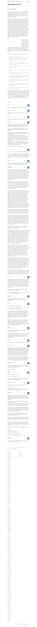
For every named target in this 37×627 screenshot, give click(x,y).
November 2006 (10, 572)
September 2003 (10, 613)
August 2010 (9, 517)
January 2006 (9, 580)
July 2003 (9, 616)
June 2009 (9, 534)
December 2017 (10, 469)
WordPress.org (21, 456)
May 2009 (9, 535)
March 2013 (9, 480)
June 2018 (9, 462)
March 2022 (9, 452)
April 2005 (9, 590)
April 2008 (9, 551)
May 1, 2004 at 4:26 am (12, 345)
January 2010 (9, 525)
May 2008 (9, 550)
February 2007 (9, 568)
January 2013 (9, 483)
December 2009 (10, 527)
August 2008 (9, 546)
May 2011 (9, 506)
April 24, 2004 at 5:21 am (12, 110)
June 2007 (9, 563)
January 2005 (9, 594)
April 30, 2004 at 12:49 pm (13, 327)
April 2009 (9, 536)
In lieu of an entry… (14, 448)
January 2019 (9, 455)
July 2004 (9, 601)
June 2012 (9, 490)
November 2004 (10, 596)
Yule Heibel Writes (14, 4)
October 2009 (9, 529)
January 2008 (9, 555)
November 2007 (10, 557)
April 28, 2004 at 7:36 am (12, 149)
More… (17, 88)
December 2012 (10, 484)
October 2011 (9, 500)
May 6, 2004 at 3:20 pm (13, 382)
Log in (20, 452)
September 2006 (10, 574)
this (16, 311)
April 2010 (9, 522)
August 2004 (9, 600)
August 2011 (9, 502)
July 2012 (9, 489)
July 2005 (9, 586)
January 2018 (9, 468)
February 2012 (9, 495)
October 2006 (9, 573)
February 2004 (9, 607)
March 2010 (9, 523)
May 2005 (9, 589)
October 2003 (9, 612)
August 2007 (9, 561)
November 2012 (10, 485)
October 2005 (9, 584)
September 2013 (10, 479)
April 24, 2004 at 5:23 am (12, 116)
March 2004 (9, 606)
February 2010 (9, 524)
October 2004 (9, 597)
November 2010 (10, 513)
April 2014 (9, 472)
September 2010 (10, 516)
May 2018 (9, 463)
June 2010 (9, 519)
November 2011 (10, 499)
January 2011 (9, 511)
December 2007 (10, 556)
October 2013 (9, 478)
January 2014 (9, 474)
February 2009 (9, 539)
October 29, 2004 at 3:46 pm (15, 392)
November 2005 (10, 583)
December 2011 (10, 497)
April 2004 (9, 605)
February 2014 (9, 473)
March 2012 (9, 494)
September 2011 (10, 501)
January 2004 (9, 608)
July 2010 (9, 518)
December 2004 (10, 595)
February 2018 (9, 467)
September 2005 (10, 585)
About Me (12, 1)
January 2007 (9, 569)
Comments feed (21, 455)
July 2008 (9, 547)
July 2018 (9, 461)
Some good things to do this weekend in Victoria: (19, 447)
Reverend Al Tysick (25, 43)
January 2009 (9, 540)
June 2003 (9, 617)
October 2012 (9, 486)
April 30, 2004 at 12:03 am (13, 303)
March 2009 (9, 538)
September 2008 (10, 545)
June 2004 (9, 602)
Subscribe (27, 1)
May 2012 (9, 491)
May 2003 (9, 618)
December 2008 (10, 541)
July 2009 (9, 533)
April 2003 (9, 619)
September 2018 (10, 458)
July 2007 (9, 562)
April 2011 (9, 507)
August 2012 (9, 488)
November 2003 (10, 611)
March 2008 (9, 552)
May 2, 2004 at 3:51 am (14, 362)
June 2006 (9, 578)
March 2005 (9, 591)
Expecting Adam (10, 367)
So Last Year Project (18, 1)
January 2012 (9, 496)
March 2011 (9, 508)
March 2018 (9, 466)
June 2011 (9, 505)
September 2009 (10, 530)
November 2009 (10, 528)
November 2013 (10, 477)
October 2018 (9, 457)
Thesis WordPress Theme (22, 624)
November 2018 (10, 456)
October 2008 (9, 544)
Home (8, 1)
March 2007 (9, 567)
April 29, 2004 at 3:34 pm (12, 276)
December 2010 (10, 512)
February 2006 (9, 579)
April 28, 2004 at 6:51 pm (12, 160)
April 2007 (9, 566)
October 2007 (9, 558)
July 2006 (9, 577)
